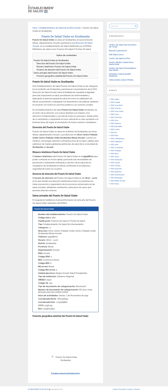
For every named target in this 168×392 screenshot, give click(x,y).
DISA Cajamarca (116, 141)
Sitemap (137, 389)
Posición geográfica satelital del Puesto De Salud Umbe (62, 76)
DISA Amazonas (116, 160)
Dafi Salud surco (116, 54)
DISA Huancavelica (117, 175)
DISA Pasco (115, 184)
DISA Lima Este (116, 117)
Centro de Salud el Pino (119, 58)
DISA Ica (114, 132)
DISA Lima (114, 120)
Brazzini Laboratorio (118, 50)
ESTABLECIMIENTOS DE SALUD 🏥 (39, 389)
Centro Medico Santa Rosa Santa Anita (121, 63)
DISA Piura (114, 135)
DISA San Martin (116, 126)
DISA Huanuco (116, 123)
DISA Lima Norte (117, 105)
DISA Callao (115, 99)
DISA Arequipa (116, 151)
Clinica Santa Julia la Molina (121, 80)
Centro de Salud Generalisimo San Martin (122, 69)
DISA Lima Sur (116, 108)
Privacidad (122, 389)
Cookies (115, 389)
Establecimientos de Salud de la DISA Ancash (60, 28)
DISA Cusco (115, 114)
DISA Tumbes (116, 166)
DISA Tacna (115, 157)
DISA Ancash (115, 163)
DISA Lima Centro (117, 111)
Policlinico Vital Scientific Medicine (120, 75)
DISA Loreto (115, 129)
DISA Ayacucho (116, 169)
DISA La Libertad (117, 147)
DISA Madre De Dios (118, 181)
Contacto (130, 389)
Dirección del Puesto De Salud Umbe (53, 63)
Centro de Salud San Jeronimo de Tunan (122, 46)
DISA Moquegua (116, 178)
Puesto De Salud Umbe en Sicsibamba (51, 60)
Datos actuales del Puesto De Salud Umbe (53, 73)
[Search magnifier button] (135, 26)
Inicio (34, 28)
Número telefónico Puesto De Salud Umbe (56, 66)
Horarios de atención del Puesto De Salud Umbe (58, 70)
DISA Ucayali (115, 102)
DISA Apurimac (116, 172)
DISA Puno (114, 154)
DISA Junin (114, 144)
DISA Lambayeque (117, 138)
